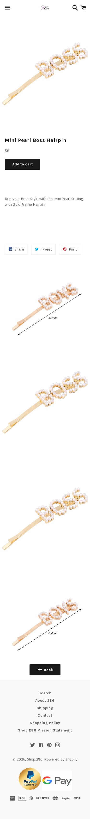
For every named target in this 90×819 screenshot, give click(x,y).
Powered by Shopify (61, 759)
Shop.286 (34, 759)
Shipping (45, 708)
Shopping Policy (45, 723)
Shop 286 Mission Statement (45, 730)
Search (45, 693)
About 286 (45, 700)
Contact (45, 715)
